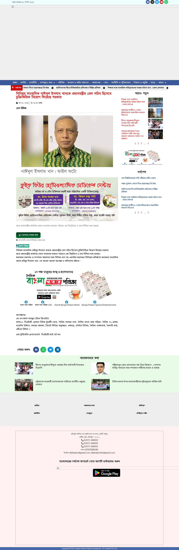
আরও (161, 82)
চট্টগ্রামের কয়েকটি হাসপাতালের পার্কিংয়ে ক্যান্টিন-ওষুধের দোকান (60, 383)
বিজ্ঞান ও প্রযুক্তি (141, 82)
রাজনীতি (33, 82)
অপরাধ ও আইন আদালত (78, 82)
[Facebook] (148, 2)
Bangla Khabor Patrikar (83, 549)
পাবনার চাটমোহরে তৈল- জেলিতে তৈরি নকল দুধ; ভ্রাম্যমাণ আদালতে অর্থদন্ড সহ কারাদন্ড (132, 135)
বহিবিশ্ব (61, 82)
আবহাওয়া (96, 82)
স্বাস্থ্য (153, 82)
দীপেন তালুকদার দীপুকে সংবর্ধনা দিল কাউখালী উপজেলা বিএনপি (130, 123)
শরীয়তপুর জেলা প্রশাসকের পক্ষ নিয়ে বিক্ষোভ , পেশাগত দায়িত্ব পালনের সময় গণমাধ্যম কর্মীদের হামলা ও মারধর (136, 366)
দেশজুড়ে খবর (46, 82)
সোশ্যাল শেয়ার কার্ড (29, 235)
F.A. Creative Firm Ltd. (109, 549)
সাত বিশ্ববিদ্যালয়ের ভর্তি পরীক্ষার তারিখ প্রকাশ (138, 178)
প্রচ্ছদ (15, 82)
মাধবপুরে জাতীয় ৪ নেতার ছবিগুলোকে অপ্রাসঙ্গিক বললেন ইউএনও (133, 112)
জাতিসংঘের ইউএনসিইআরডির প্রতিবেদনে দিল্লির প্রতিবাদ (67, 87)
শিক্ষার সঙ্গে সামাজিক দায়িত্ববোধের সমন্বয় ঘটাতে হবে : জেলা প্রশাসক (125, 87)
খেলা (106, 82)
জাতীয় (23, 82)
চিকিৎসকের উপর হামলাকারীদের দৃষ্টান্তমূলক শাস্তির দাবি (136, 382)
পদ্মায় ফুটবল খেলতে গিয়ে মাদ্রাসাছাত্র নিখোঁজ (138, 183)
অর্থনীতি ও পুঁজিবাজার (121, 82)
